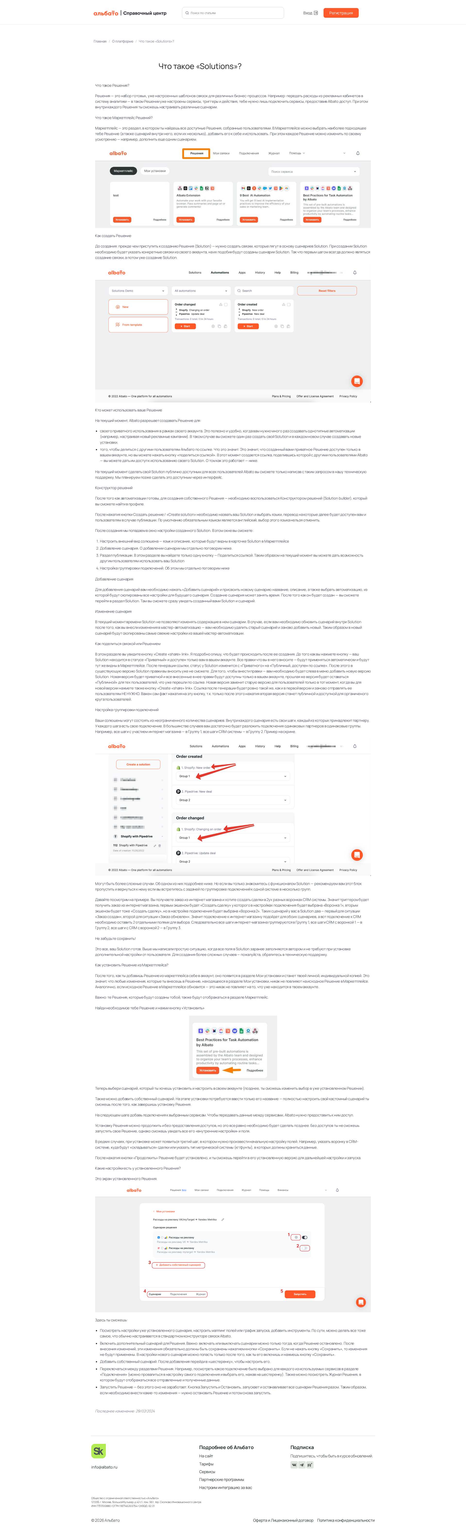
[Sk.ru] (141, 1451)
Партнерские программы (221, 1479)
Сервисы (207, 1471)
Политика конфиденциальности (346, 1520)
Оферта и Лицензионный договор (283, 1520)
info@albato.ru (104, 1467)
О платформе (122, 41)
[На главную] (135, 13)
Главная (100, 41)
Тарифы (206, 1464)
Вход (307, 13)
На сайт (206, 1456)
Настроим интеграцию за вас (225, 1487)
